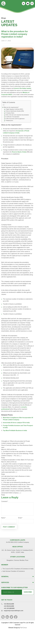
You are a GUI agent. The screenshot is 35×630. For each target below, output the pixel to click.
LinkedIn (7, 617)
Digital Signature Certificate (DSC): (14, 109)
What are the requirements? (11, 107)
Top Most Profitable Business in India (15, 430)
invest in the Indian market (22, 88)
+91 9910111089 (9, 606)
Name (3, 518)
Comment (4, 501)
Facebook (15, 617)
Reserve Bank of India (19, 152)
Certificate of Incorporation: (13, 116)
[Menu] (32, 3)
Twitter (11, 617)
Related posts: (9, 120)
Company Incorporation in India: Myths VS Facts (15, 459)
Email (20, 518)
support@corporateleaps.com (27, 3)
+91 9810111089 (23, 3)
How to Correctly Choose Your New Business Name (17, 445)
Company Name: (10, 113)
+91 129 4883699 (9, 608)
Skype (3, 617)
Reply (3, 457)
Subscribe (28, 592)
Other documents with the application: (15, 118)
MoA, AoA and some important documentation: (17, 115)
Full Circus (23, 627)
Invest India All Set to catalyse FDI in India (16, 422)
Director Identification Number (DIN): (15, 111)
